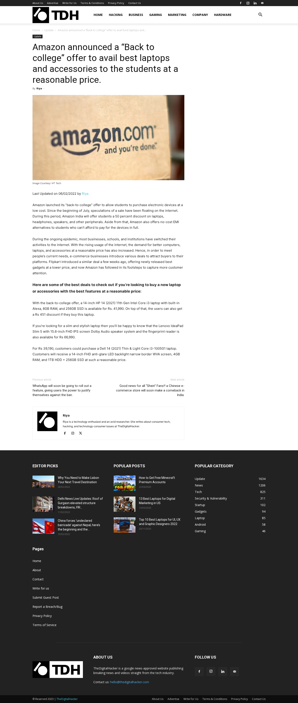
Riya (39, 88)
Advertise (52, 3)
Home (98, 15)
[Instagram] (248, 3)
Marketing (177, 15)
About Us (38, 3)
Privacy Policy (116, 3)
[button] (260, 15)
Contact (38, 579)
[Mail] (262, 3)
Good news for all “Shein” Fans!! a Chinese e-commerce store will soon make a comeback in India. (150, 390)
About (37, 570)
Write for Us (69, 3)
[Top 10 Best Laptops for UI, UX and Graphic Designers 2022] (124, 525)
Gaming (155, 15)
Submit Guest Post (46, 597)
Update (49, 30)
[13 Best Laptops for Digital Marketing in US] (124, 504)
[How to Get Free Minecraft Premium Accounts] (124, 483)
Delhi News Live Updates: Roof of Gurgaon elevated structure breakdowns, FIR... (80, 503)
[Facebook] (240, 3)
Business (136, 15)
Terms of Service (45, 625)
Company (200, 15)
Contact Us (134, 3)
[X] (82, 433)
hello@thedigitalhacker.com (129, 682)
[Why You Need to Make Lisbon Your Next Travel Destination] (43, 482)
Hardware (222, 15)
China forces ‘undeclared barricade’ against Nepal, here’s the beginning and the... (79, 525)
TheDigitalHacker (67, 699)
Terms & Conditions (92, 3)
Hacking (116, 15)
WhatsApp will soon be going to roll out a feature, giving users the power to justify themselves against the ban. (62, 390)
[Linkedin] (255, 3)
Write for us (41, 588)
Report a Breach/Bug (47, 607)
